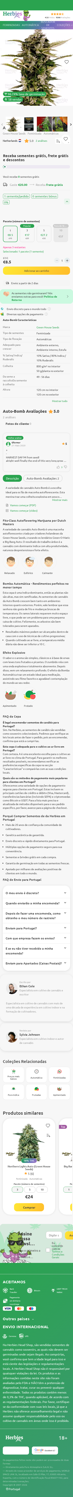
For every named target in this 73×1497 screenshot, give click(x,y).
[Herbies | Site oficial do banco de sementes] (21, 15)
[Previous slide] (2, 124)
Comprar (29, 1207)
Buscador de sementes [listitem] (48, 25)
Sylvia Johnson (29, 1034)
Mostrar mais (59, 499)
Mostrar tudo (59, 401)
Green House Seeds (47, 327)
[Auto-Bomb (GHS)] (36, 67)
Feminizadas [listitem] (11, 25)
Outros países (17, 1319)
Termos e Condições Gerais (58, 1254)
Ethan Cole (27, 986)
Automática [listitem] (30, 25)
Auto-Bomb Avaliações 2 (43, 478)
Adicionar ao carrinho (36, 270)
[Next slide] (71, 124)
